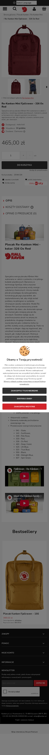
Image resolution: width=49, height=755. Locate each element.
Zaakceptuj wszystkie (24, 407)
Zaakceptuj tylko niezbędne (24, 391)
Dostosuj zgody (24, 399)
